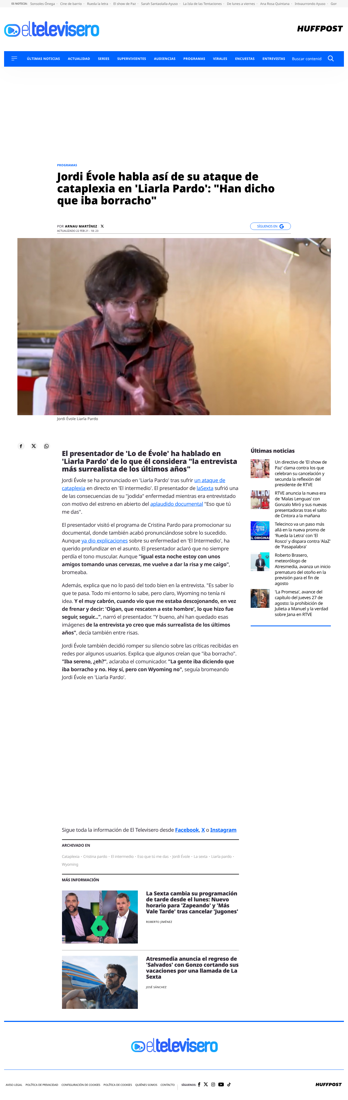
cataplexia (71, 856)
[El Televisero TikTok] (229, 1085)
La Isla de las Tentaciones (202, 3)
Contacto (167, 1085)
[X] (102, 226)
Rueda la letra (98, 3)
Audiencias (164, 58)
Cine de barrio (71, 3)
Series (103, 58)
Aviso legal (14, 1085)
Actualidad (79, 58)
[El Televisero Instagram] (213, 1085)
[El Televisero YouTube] (221, 1085)
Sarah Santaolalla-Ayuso (160, 3)
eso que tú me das (153, 856)
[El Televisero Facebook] (199, 1084)
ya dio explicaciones (105, 540)
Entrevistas (274, 58)
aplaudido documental (176, 503)
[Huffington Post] (320, 29)
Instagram (223, 829)
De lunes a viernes (241, 3)
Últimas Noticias (43, 58)
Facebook (187, 829)
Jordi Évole (181, 856)
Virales (220, 58)
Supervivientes (131, 58)
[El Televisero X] (206, 1084)
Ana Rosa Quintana (275, 3)
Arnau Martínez (81, 226)
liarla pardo (221, 856)
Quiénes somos (146, 1085)
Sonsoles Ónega (43, 3)
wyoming (70, 864)
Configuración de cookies (80, 1085)
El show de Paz (125, 3)
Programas (194, 58)
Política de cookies (118, 1085)
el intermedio (122, 856)
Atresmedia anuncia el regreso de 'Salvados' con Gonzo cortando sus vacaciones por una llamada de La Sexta (192, 967)
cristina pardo (95, 856)
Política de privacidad (42, 1085)
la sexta (200, 856)
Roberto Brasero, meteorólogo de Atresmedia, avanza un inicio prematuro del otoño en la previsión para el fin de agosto (303, 569)
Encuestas (245, 58)
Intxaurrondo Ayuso (310, 3)
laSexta (205, 488)
